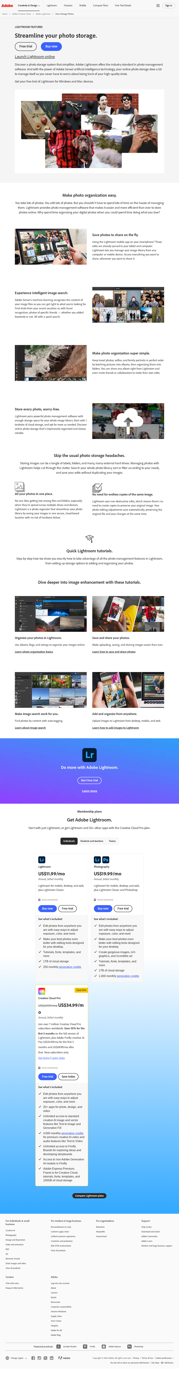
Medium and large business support (156, 1246)
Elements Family (13, 1258)
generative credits (70, 966)
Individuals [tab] (69, 841)
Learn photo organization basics (34, 651)
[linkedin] (51, 1358)
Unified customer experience (63, 1236)
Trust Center (56, 1321)
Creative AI (10, 1230)
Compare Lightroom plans (89, 1195)
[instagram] (39, 1358)
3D (7, 1254)
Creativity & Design (27, 5)
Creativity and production (62, 1241)
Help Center (146, 1227)
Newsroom (55, 1302)
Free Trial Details (123, 5)
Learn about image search (30, 727)
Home (4, 14)
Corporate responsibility (61, 1307)
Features (68, 5)
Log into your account (60, 1283)
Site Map (155, 1363)
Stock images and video (16, 1263)
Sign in (168, 5)
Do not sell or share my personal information (129, 1363)
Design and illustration (15, 1240)
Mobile (82, 5)
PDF (7, 1249)
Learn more (89, 791)
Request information (14, 1288)
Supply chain (56, 1316)
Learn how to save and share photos (113, 651)
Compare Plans (100, 5)
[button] (158, 5)
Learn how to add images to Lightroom (115, 727)
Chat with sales (12, 1283)
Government (101, 1236)
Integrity (54, 1325)
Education (100, 1227)
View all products (13, 1268)
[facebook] (33, 1358)
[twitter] (45, 1358)
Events (53, 1297)
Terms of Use (147, 1358)
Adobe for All (56, 1330)
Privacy (136, 1358)
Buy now (51, 46)
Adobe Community (149, 1236)
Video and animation (14, 1244)
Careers (54, 1292)
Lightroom (52, 5)
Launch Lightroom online (35, 56)
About (53, 1288)
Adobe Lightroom (43, 14)
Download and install (150, 1231)
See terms (44, 1058)
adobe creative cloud (21, 14)
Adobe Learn (146, 1241)
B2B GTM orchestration (61, 1246)
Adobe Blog (56, 1335)
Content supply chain (60, 1231)
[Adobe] (7, 5)
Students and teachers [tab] (91, 841)
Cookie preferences (163, 1358)
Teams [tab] (112, 841)
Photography (11, 1235)
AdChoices (168, 1363)
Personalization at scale (61, 1227)
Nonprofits (100, 1231)
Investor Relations (58, 1311)
